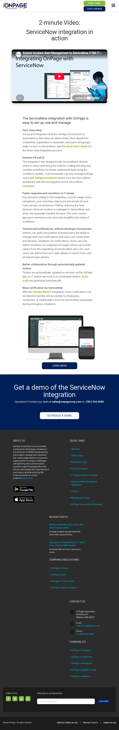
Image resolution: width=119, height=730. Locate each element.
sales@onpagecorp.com (66, 401)
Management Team (80, 498)
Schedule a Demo (59, 415)
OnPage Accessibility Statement (86, 504)
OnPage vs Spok (58, 574)
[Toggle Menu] (113, 5)
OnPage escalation (46, 177)
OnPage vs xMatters (81, 676)
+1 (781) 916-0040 (84, 634)
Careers (75, 491)
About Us (75, 449)
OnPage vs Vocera (59, 568)
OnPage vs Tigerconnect (63, 581)
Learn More (59, 365)
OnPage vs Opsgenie (81, 650)
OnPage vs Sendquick (81, 663)
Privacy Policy (90, 723)
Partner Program (79, 468)
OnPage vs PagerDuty (81, 657)
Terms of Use (109, 723)
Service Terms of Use (67, 723)
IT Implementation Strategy (84, 475)
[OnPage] (15, 5)
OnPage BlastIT (42, 291)
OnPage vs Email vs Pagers (64, 587)
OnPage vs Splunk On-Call (83, 670)
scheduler (28, 185)
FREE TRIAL (94, 3)
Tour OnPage (94, 9)
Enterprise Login (79, 462)
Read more (27, 478)
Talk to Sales (77, 455)
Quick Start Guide (77, 146)
